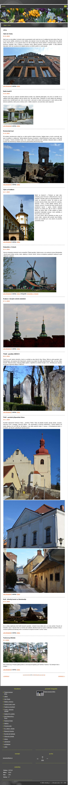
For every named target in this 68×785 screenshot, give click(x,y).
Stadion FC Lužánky (9, 714)
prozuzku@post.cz (8, 758)
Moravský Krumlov (9, 731)
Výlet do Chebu (8, 34)
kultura (6, 739)
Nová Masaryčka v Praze (9, 717)
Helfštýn (6, 723)
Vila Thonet (7, 699)
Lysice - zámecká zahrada (8, 710)
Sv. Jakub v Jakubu (9, 728)
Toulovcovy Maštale (9, 638)
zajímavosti (7, 741)
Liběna (6, 696)
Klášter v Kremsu (8, 701)
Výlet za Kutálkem (8, 189)
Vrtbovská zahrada (9, 736)
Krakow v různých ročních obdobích (14, 299)
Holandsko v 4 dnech (9, 247)
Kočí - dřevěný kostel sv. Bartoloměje (14, 599)
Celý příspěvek (7, 86)
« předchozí (6, 676)
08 (42, 757)
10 (38, 675)
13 (44, 675)
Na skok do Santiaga (9, 734)
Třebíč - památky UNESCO (11, 354)
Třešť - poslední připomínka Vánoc (14, 417)
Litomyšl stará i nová (9, 704)
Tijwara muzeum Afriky (8, 693)
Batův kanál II (7, 91)
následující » (61, 676)
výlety (18, 86)
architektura (7, 744)
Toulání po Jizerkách (9, 707)
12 (42, 675)
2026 (42, 760)
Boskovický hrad (8, 131)
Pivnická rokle (8, 726)
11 (40, 675)
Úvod (5, 25)
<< (37, 758)
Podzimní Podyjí (8, 720)
